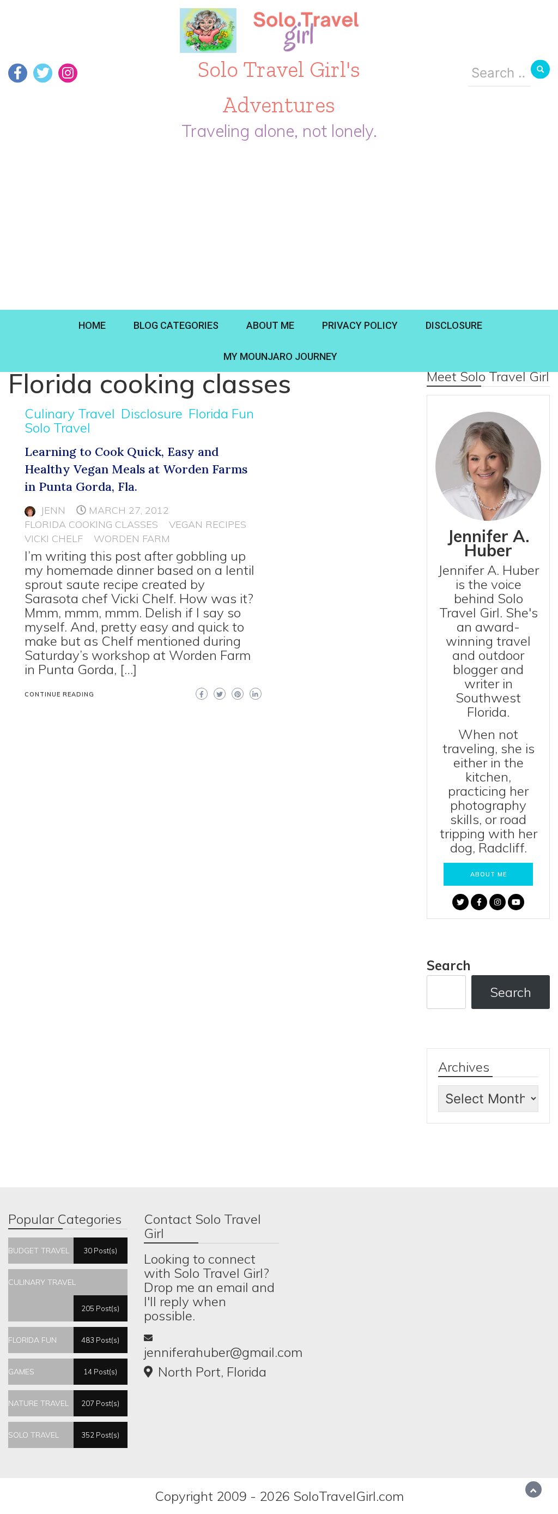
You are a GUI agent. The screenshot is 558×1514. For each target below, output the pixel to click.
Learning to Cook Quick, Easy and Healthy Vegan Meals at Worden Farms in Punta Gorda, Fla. (136, 469)
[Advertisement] (279, 228)
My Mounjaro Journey (280, 356)
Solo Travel (57, 427)
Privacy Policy (360, 325)
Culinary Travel (70, 413)
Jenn (53, 510)
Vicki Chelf (54, 538)
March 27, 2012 (129, 510)
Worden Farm (132, 538)
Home (92, 325)
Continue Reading (59, 694)
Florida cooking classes (91, 524)
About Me (270, 325)
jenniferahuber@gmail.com (223, 1352)
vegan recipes (207, 524)
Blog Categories (176, 325)
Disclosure (454, 325)
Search (449, 965)
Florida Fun (221, 413)
